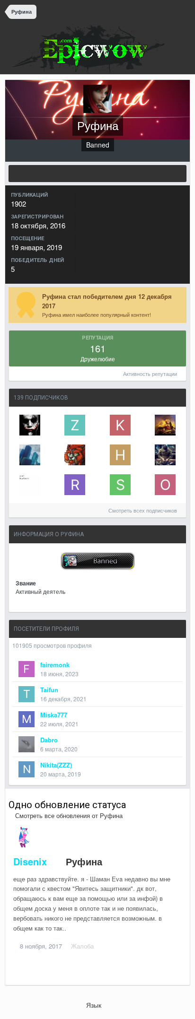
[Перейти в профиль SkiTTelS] (120, 484)
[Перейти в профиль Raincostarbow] (74, 484)
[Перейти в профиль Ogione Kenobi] (165, 484)
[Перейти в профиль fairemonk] (26, 669)
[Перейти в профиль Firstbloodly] (29, 484)
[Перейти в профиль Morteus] (74, 454)
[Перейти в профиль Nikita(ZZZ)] (26, 769)
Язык (94, 1005)
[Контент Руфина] (97, 173)
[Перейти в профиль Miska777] (26, 719)
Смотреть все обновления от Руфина (68, 815)
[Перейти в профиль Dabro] (26, 744)
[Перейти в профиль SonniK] (165, 425)
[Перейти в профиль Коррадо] (29, 454)
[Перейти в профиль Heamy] (120, 454)
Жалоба (82, 945)
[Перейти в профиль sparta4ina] (29, 425)
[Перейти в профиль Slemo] (165, 454)
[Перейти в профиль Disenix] (23, 837)
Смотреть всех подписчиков (143, 510)
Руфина (84, 861)
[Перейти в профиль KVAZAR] (120, 425)
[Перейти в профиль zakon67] (74, 425)
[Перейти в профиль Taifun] (26, 694)
